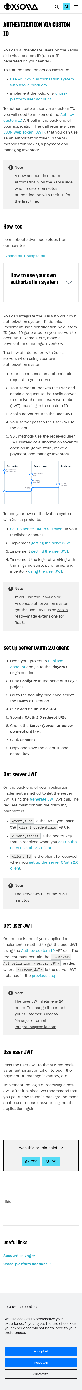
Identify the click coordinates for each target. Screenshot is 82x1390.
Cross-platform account (25, 1264)
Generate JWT (42, 799)
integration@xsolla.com (35, 1027)
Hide (7, 1202)
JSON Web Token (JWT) (24, 132)
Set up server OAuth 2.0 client (37, 529)
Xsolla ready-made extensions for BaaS (41, 616)
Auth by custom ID (38, 950)
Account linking (17, 1256)
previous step (44, 976)
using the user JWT (45, 571)
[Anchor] (12, 33)
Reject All (41, 1362)
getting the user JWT (49, 551)
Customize (41, 1374)
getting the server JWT (51, 543)
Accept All (41, 1351)
